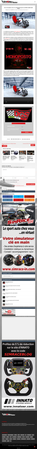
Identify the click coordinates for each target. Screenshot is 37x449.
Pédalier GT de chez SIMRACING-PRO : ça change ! (22, 157)
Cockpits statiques (19, 9)
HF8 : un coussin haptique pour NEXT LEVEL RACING (12, 300)
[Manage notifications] (34, 446)
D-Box (18, 434)
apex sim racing (4, 434)
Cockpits (16, 9)
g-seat (33, 434)
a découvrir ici (7, 38)
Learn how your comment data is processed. (18, 185)
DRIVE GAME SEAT (17, 31)
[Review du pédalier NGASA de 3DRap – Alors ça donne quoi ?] (4, 290)
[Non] (35, 446)
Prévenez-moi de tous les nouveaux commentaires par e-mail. (11, 180)
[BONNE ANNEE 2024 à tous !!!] (4, 283)
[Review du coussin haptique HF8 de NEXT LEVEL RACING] (4, 286)
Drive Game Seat (25, 9)
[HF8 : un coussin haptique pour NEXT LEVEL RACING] (4, 301)
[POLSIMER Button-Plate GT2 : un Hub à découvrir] (14, 153)
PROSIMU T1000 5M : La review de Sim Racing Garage (6, 157)
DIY (25, 434)
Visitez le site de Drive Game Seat (18, 123)
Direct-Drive (22, 434)
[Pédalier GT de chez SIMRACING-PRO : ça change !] (22, 153)
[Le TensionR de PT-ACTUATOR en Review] (4, 297)
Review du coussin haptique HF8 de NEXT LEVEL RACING (12, 285)
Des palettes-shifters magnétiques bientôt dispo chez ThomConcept (30, 158)
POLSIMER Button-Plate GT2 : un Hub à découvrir (14, 157)
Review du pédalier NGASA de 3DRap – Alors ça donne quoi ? (13, 289)
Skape (9, 9)
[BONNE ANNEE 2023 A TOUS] (4, 304)
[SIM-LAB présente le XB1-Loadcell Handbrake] (4, 294)
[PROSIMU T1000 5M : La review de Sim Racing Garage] (6, 153)
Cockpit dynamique (10, 434)
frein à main (29, 434)
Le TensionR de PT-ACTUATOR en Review (10, 296)
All (14, 9)
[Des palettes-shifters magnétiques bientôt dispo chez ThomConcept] (30, 153)
